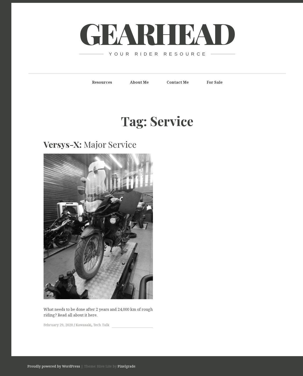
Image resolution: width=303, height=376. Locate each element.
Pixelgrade (126, 366)
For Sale (215, 82)
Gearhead (157, 32)
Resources (102, 82)
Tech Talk (101, 325)
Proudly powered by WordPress (53, 366)
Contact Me (178, 82)
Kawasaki (83, 325)
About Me (139, 82)
